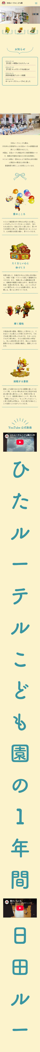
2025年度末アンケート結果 (15, 75)
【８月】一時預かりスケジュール (17, 63)
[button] (36, 3)
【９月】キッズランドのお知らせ (18, 69)
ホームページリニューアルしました (18, 81)
